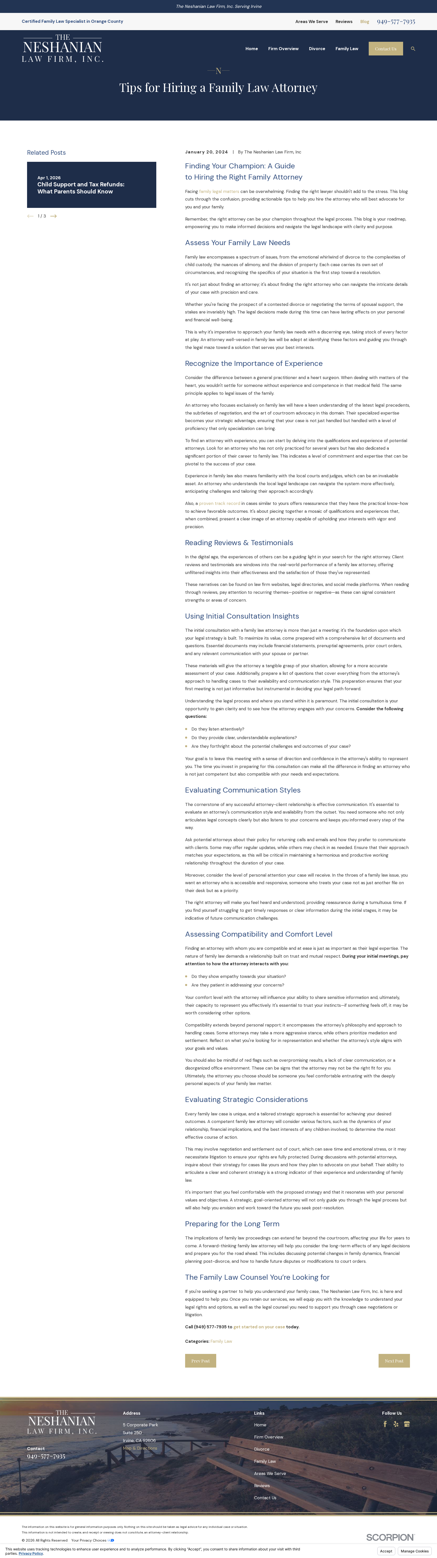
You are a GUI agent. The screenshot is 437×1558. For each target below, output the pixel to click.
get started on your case (259, 1327)
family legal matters (219, 191)
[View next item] (53, 216)
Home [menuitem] (252, 48)
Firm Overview (268, 1437)
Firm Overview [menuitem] (283, 48)
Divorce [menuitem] (317, 48)
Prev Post (200, 1361)
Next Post (394, 1361)
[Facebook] (385, 1424)
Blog (364, 21)
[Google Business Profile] (407, 1424)
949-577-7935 (396, 20)
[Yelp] (396, 1424)
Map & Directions (140, 1448)
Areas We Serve (311, 21)
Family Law (221, 1341)
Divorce (262, 1449)
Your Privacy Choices (89, 1540)
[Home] (62, 48)
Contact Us (386, 48)
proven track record (219, 503)
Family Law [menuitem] (347, 48)
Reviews (344, 21)
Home (260, 1425)
